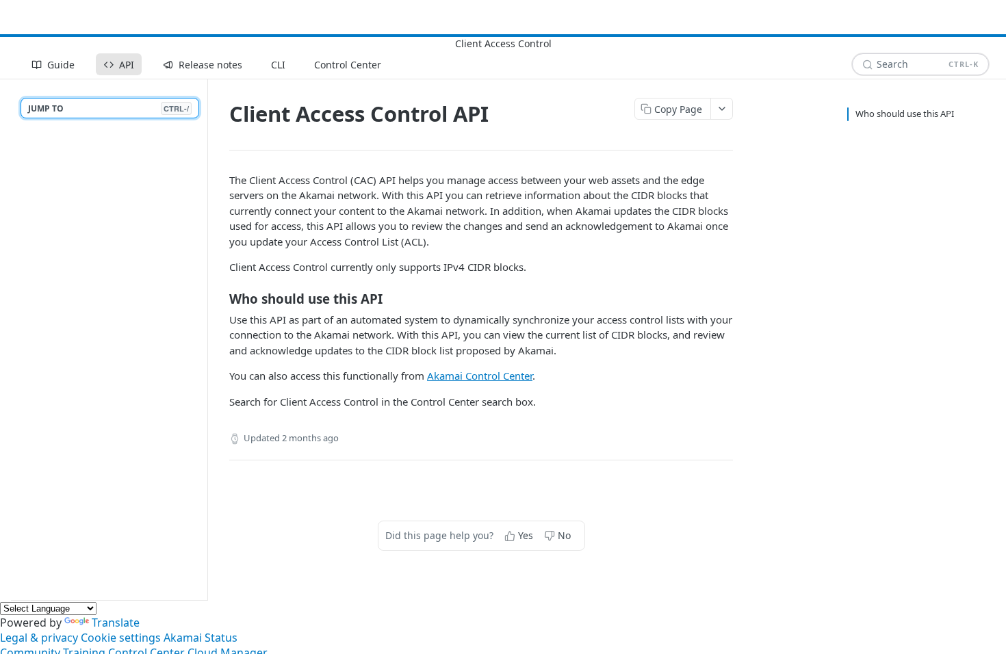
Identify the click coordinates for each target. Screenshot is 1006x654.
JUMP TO (108, 108)
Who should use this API (904, 113)
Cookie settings (121, 637)
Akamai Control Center (479, 375)
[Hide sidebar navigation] (204, 339)
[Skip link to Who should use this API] (220, 298)
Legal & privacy (39, 637)
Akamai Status (200, 637)
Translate (116, 622)
